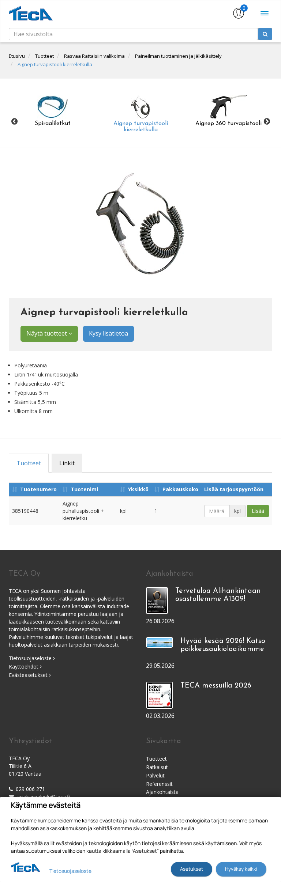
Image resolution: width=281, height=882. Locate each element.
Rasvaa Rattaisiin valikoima (94, 56)
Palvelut (155, 775)
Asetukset (191, 869)
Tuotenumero (38, 489)
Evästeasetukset (29, 674)
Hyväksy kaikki (241, 869)
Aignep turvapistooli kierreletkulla (55, 64)
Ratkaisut (157, 767)
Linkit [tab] (67, 463)
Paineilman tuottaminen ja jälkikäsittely (178, 56)
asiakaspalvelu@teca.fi (43, 796)
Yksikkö (138, 489)
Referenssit (159, 783)
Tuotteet (44, 56)
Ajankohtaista (162, 791)
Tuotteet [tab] (28, 463)
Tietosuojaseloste (31, 658)
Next (266, 121)
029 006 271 (30, 789)
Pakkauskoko (180, 489)
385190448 (25, 510)
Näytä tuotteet (47, 333)
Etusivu (17, 56)
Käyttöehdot (24, 666)
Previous (14, 121)
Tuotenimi (84, 489)
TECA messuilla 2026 (215, 685)
